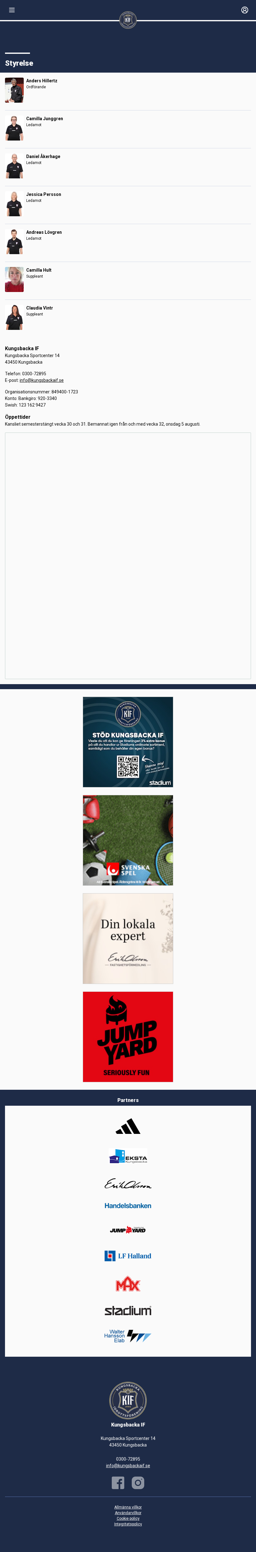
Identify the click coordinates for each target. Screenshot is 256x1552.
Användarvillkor (128, 1513)
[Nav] (11, 10)
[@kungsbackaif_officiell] (138, 1483)
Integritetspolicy (128, 1524)
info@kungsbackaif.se (42, 380)
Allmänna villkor (128, 1507)
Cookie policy (128, 1518)
